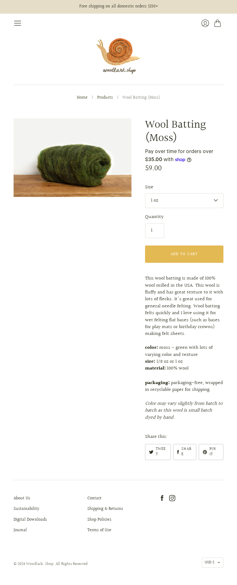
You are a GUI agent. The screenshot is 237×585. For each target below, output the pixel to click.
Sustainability (26, 509)
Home (82, 98)
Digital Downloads (30, 519)
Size (149, 187)
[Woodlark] (118, 56)
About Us (22, 498)
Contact (94, 498)
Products (105, 98)
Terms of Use (99, 530)
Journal (20, 530)
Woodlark (34, 564)
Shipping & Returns (105, 509)
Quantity (154, 217)
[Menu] (17, 23)
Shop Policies (99, 519)
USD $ (209, 562)
